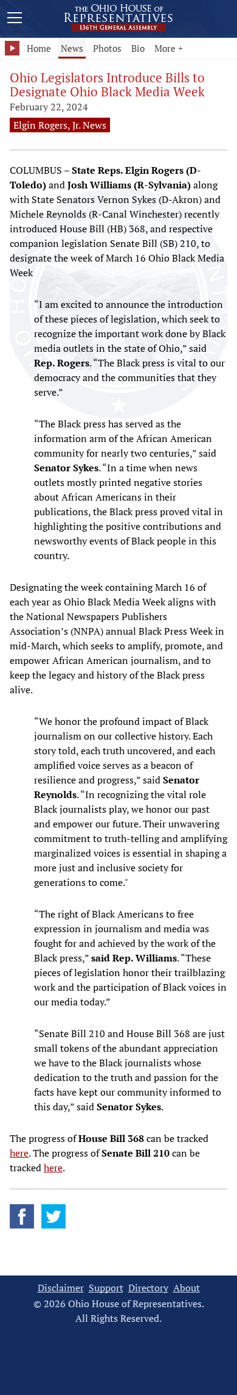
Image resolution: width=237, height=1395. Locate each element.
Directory (148, 1288)
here (19, 1153)
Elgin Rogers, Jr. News (59, 125)
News (72, 48)
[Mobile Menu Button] (14, 19)
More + (168, 48)
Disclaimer (61, 1288)
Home (39, 48)
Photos (107, 48)
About (186, 1288)
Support (106, 1288)
